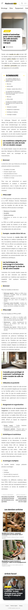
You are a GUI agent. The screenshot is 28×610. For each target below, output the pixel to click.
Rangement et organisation (13, 109)
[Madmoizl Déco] (10, 3)
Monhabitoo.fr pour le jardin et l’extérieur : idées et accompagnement (14, 561)
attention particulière (10, 65)
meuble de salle (14, 54)
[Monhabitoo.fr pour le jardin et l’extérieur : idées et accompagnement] (14, 550)
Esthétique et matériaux (12, 112)
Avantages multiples (11, 114)
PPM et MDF (10, 86)
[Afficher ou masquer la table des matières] (21, 75)
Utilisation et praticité (12, 107)
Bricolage (7, 586)
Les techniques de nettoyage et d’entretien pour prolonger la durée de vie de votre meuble (14, 93)
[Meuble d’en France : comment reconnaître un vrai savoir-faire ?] (14, 522)
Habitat (7, 31)
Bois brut (9, 84)
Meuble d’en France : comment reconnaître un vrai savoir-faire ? (12, 534)
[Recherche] (22, 3)
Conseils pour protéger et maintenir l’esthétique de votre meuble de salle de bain (14, 103)
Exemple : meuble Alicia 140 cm (14, 89)
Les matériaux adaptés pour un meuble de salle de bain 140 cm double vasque (13, 80)
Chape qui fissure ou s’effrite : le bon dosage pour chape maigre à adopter (13, 592)
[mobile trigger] (2, 3)
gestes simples (11, 59)
